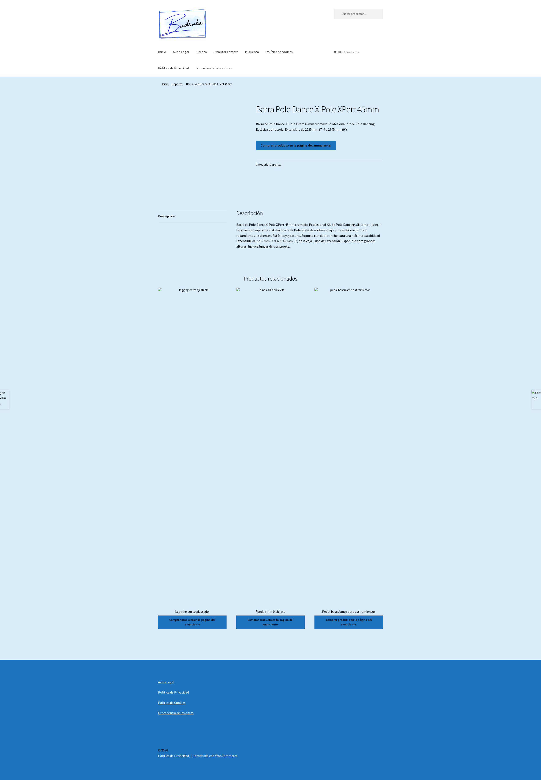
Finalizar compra (226, 52)
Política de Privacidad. (174, 68)
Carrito (202, 52)
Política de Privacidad (173, 692)
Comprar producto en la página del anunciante (192, 622)
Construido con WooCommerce (215, 756)
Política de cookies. (279, 52)
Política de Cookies (172, 702)
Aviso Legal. (181, 52)
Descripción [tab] (166, 216)
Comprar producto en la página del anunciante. (296, 145)
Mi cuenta (252, 52)
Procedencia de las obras (176, 713)
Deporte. (177, 84)
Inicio (162, 52)
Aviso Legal (166, 682)
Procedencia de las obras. (214, 68)
